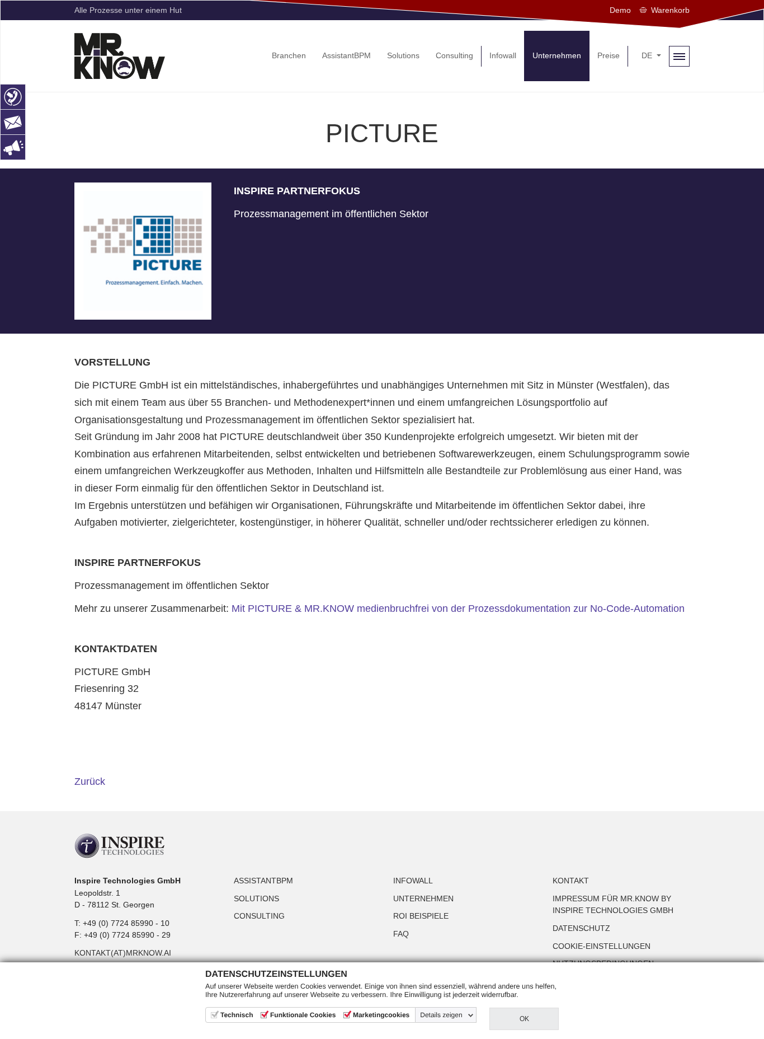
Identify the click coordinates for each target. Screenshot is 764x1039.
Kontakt (571, 880)
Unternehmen (423, 898)
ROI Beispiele (421, 915)
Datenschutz (581, 928)
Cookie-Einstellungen (601, 946)
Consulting (259, 915)
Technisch (236, 1015)
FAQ (401, 933)
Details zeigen (441, 1015)
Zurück (89, 781)
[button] (651, 56)
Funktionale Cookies (303, 1015)
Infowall (413, 880)
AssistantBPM (263, 880)
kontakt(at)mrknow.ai (122, 952)
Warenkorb (670, 10)
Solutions (256, 898)
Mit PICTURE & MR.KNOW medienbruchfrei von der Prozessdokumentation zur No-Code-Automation (458, 608)
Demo (620, 10)
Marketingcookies (381, 1015)
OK (524, 1019)
